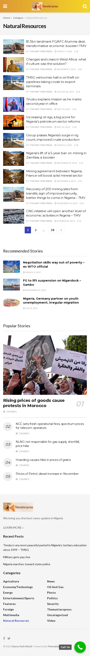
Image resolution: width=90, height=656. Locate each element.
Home (6, 17)
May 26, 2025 (63, 127)
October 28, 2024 (65, 221)
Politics (52, 598)
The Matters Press (41, 51)
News (51, 581)
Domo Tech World (22, 646)
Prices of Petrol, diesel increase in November (47, 474)
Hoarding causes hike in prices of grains (43, 460)
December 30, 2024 (66, 163)
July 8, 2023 (31, 308)
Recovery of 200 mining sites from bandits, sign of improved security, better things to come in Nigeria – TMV (55, 193)
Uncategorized (57, 615)
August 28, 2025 (65, 91)
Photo (51, 592)
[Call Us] (80, 647)
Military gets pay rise (16, 557)
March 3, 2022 (33, 272)
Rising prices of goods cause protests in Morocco (34, 403)
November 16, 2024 (67, 203)
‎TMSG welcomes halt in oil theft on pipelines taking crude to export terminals (52, 81)
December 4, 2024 (66, 181)
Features (9, 604)
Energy (8, 592)
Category (18, 17)
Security (53, 604)
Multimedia (11, 615)
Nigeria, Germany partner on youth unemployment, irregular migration (51, 301)
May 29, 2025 (63, 109)
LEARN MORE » (13, 527)
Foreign (8, 609)
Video (51, 620)
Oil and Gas (55, 587)
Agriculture (11, 581)
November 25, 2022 (35, 290)
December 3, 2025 (66, 69)
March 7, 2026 (64, 51)
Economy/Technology (18, 587)
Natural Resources (36, 17)
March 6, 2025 (64, 145)
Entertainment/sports (18, 598)
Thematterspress (59, 609)
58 (52, 230)
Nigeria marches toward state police (26, 564)
